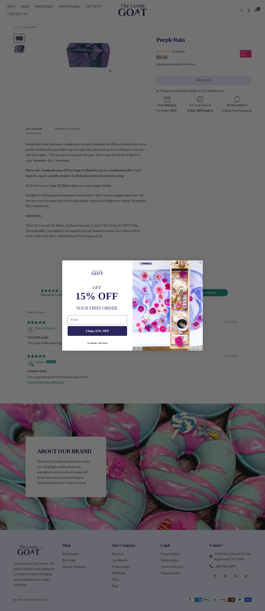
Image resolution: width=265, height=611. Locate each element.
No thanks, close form (97, 343)
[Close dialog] (200, 263)
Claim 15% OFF (97, 331)
